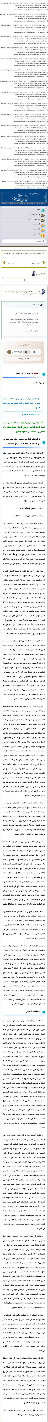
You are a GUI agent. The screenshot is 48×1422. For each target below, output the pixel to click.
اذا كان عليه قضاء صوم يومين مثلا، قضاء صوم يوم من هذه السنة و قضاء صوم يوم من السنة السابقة (24, 322)
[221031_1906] (32, 274)
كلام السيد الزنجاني (31, 330)
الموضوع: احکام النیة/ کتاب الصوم (26, 313)
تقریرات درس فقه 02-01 (12, 253)
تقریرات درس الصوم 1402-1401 (30, 253)
